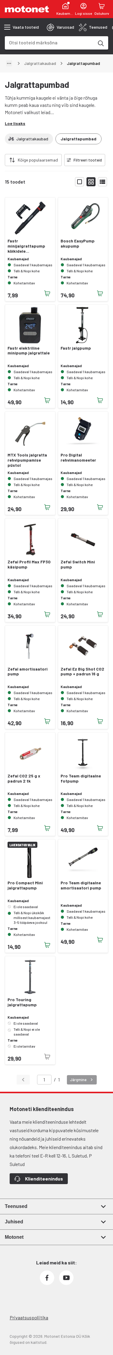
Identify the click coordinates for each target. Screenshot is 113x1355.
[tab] (60, 27)
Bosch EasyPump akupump (78, 243)
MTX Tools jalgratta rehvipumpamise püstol (27, 460)
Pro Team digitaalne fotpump (81, 778)
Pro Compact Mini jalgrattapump (25, 885)
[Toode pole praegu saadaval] (47, 1056)
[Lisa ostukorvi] (47, 293)
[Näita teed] (9, 63)
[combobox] (49, 42)
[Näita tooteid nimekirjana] (102, 181)
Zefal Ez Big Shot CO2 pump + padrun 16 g (82, 672)
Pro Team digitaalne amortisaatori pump (81, 885)
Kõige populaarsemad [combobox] (38, 159)
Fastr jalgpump (76, 348)
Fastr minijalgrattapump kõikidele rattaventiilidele (26, 246)
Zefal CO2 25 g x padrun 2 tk (24, 778)
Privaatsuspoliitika (29, 1317)
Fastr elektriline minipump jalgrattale (29, 351)
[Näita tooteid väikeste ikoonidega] (91, 181)
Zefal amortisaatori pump (28, 672)
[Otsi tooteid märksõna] (100, 43)
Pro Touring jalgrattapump (22, 1002)
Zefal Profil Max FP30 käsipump (29, 564)
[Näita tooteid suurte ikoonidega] (79, 181)
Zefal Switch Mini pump (78, 564)
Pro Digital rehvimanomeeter (78, 458)
